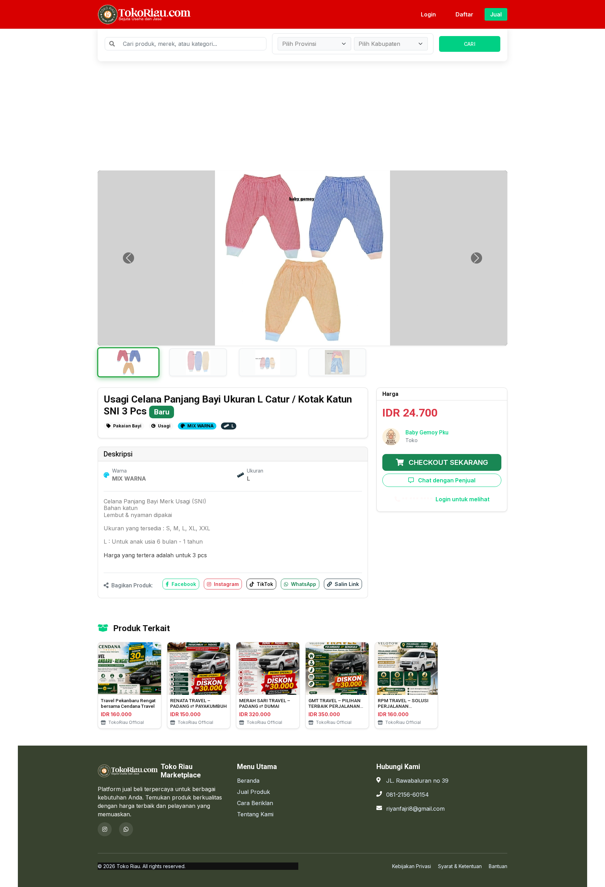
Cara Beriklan (255, 802)
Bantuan (498, 866)
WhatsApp (303, 584)
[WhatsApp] (126, 829)
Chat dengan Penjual (446, 480)
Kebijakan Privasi (411, 866)
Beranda (248, 780)
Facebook (183, 584)
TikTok (264, 584)
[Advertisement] (302, 116)
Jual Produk (253, 791)
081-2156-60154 (407, 794)
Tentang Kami (255, 814)
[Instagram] (105, 829)
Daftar (464, 14)
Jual (496, 14)
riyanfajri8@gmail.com (415, 808)
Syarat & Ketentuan (460, 866)
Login (428, 14)
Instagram (226, 584)
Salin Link (346, 584)
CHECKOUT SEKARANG (447, 462)
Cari (469, 44)
